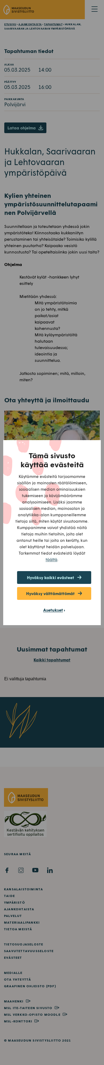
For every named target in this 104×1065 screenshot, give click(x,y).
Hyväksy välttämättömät (50, 593)
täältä (51, 559)
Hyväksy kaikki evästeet (50, 577)
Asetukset (53, 609)
